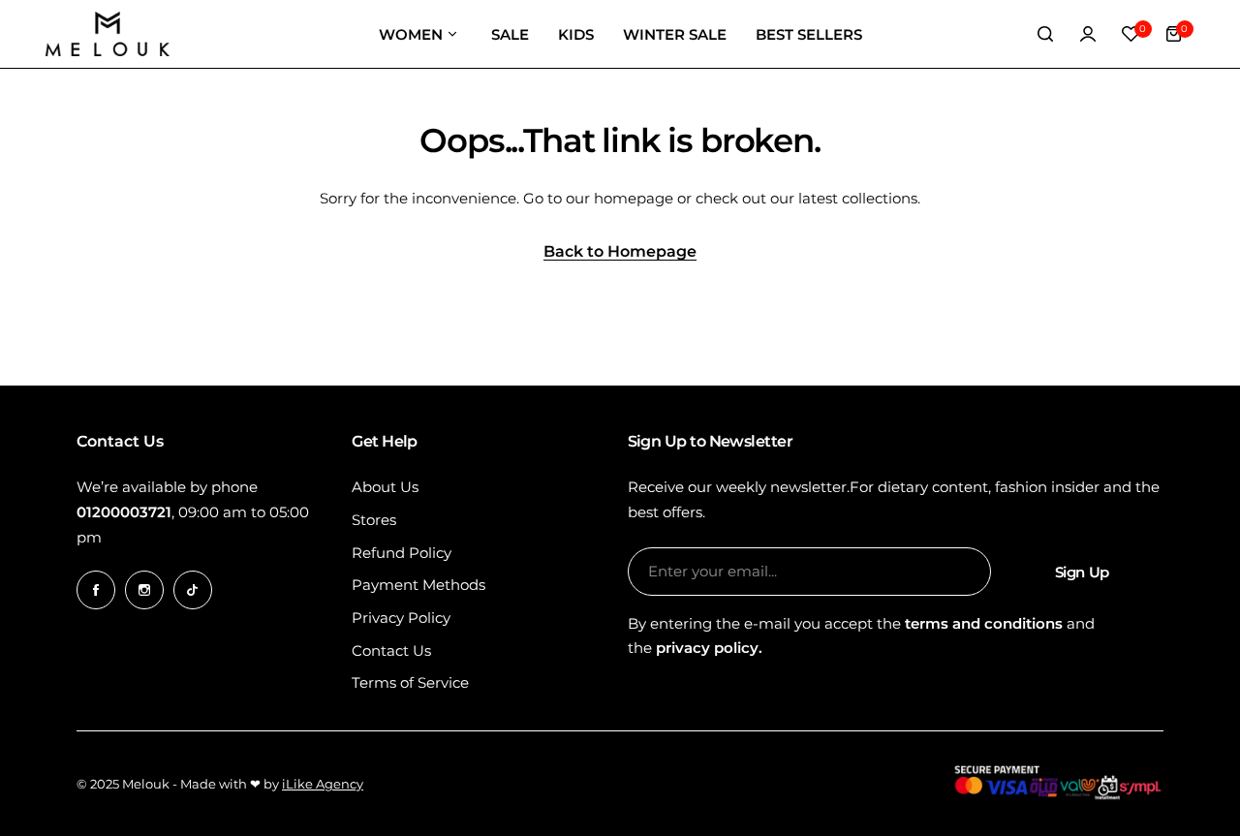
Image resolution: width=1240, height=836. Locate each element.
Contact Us (391, 650)
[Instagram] (144, 590)
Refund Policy (401, 552)
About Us (385, 487)
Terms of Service (410, 682)
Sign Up (1082, 572)
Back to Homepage (620, 252)
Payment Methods (418, 584)
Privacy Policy (401, 617)
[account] (1088, 34)
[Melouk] (108, 34)
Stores (374, 520)
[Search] (1045, 34)
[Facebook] (96, 590)
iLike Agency (322, 783)
